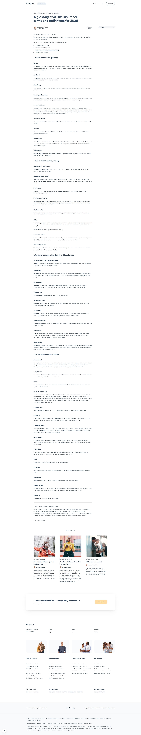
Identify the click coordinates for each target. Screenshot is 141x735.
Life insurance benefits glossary (42, 47)
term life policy (59, 238)
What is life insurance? (99, 666)
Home (35, 13)
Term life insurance (98, 664)
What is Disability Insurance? (32, 666)
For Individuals (42, 3)
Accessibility (101, 708)
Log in (95, 632)
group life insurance (45, 305)
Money (64, 692)
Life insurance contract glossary (42, 52)
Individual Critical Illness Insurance (79, 673)
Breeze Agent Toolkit (99, 692)
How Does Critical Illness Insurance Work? (81, 668)
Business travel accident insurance (57, 673)
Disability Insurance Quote (32, 664)
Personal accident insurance (55, 671)
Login (102, 3)
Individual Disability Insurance (32, 676)
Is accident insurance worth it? (56, 676)
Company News (72, 692)
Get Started (110, 3)
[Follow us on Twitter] (71, 708)
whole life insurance (38, 240)
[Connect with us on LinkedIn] (74, 708)
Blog (50, 632)
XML (111, 708)
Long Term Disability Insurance (33, 671)
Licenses (96, 629)
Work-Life (58, 692)
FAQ (73, 632)
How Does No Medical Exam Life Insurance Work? (70, 563)
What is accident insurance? (55, 666)
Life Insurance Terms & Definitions (52, 13)
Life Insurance (41, 13)
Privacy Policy (86, 708)
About (50, 629)
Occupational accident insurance (56, 668)
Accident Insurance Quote (55, 664)
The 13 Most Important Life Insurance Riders (51, 229)
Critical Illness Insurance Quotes (79, 664)
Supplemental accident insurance (56, 678)
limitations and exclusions (86, 723)
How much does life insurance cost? (102, 671)
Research (80, 692)
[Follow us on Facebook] (69, 708)
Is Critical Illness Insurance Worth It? (80, 671)
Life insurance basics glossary (42, 45)
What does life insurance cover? (101, 668)
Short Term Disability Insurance (33, 673)
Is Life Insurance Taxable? (94, 562)
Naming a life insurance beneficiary (102, 673)
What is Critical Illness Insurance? (79, 666)
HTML (114, 708)
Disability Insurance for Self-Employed (34, 678)
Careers (73, 629)
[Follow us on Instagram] (67, 708)
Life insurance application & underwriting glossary (47, 50)
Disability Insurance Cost (31, 668)
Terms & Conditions (94, 708)
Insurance (52, 692)
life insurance (46, 37)
